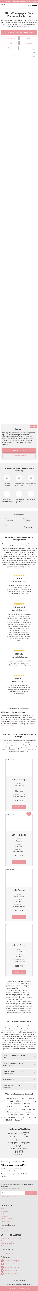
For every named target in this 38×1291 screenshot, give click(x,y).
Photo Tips (28, 43)
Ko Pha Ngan (10, 1109)
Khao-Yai (27, 1106)
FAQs (9, 48)
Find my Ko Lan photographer (19, 1288)
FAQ (2, 1213)
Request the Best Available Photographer (19, 32)
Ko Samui (22, 1109)
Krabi (9, 1112)
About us (4, 1208)
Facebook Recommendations (17, 1137)
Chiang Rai (20, 1101)
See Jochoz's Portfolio (19, 456)
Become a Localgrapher (8, 1241)
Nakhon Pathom (16, 1114)
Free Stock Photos (7, 1253)
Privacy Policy (5, 1221)
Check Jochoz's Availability (19, 450)
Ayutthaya (10, 1098)
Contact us (4, 1211)
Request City (5, 1216)
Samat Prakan (20, 1120)
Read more (6, 444)
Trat (31, 1120)
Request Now (19, 807)
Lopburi (29, 1112)
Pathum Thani (9, 1117)
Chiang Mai (8, 1101)
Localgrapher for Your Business (11, 1238)
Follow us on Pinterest (12, 1267)
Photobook (4, 1231)
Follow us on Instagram (12, 1261)
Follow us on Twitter (11, 1270)
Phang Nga (32, 1117)
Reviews (28, 38)
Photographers (10, 38)
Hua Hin (27, 1104)
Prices (10, 43)
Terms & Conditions (7, 1218)
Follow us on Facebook (12, 1264)
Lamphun (19, 1112)
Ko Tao (32, 1109)
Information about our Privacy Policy (10, 1196)
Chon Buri (32, 1101)
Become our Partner (7, 1243)
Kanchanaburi (14, 1106)
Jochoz (18, 429)
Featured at (4, 1246)
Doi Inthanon (15, 1104)
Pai (28, 1114)
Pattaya (21, 1117)
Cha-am (31, 1098)
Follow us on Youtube (11, 1274)
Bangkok (20, 1098)
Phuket (9, 1120)
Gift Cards (4, 1228)
